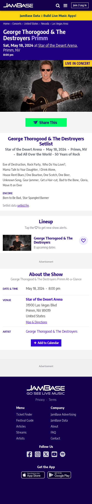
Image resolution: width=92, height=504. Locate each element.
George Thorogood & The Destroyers (51, 331)
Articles (21, 426)
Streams (21, 432)
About (54, 426)
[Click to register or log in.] (83, 240)
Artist (7, 332)
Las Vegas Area (60, 23)
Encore (8, 193)
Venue (7, 300)
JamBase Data (59, 420)
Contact (55, 438)
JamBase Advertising (63, 414)
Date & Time (10, 289)
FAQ (53, 432)
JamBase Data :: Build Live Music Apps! (48, 16)
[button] (58, 5)
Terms (52, 399)
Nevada (45, 23)
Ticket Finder (24, 414)
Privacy (40, 399)
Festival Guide (25, 420)
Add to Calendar (48, 343)
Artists (20, 438)
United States (31, 23)
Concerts (16, 23)
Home (6, 23)
